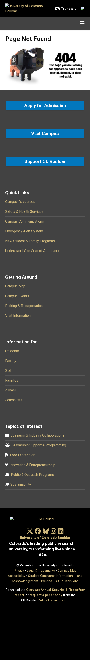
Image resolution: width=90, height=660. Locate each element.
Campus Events (17, 296)
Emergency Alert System (24, 231)
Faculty (10, 361)
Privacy (19, 571)
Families (11, 380)
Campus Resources (20, 202)
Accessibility (16, 576)
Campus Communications (24, 221)
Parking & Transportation (24, 306)
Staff (9, 371)
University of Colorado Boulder (45, 538)
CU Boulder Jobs (66, 581)
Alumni (10, 390)
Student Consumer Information (50, 576)
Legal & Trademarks (41, 571)
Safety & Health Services (24, 211)
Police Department (52, 600)
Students (12, 351)
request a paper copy (45, 595)
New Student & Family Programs (30, 241)
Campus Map (15, 286)
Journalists (13, 400)
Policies (46, 581)
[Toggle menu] (82, 23)
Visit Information (18, 316)
